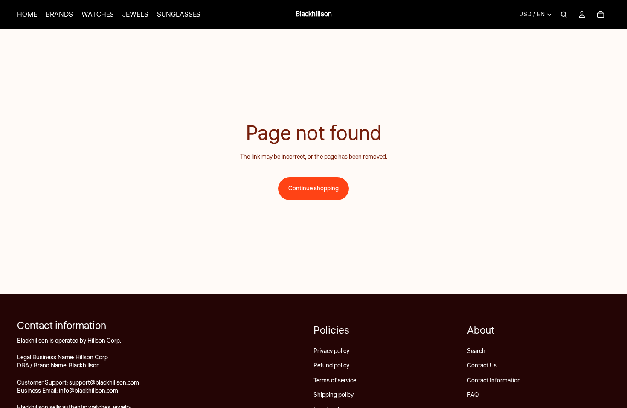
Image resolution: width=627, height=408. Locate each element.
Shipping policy (334, 395)
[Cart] (600, 14)
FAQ (473, 395)
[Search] (563, 14)
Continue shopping (313, 188)
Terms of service (335, 380)
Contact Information (494, 380)
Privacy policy (331, 351)
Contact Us (482, 365)
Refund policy (331, 365)
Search (476, 351)
